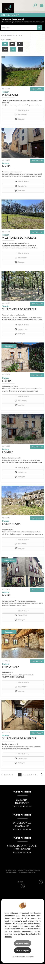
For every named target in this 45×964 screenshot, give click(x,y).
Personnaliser (22, 943)
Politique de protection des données (29, 870)
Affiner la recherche (35, 5)
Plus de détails (23, 110)
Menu (41, 5)
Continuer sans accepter (23, 956)
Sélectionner (22, 115)
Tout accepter (22, 950)
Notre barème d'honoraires (27, 872)
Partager (21, 119)
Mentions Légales (10, 870)
